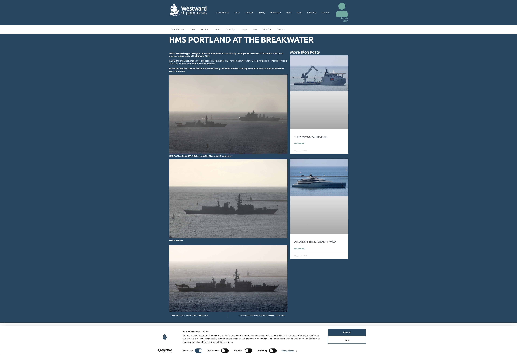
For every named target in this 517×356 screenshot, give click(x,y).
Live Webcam (222, 12)
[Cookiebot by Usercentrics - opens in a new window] (165, 351)
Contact (325, 12)
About (237, 12)
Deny (347, 340)
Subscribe (311, 12)
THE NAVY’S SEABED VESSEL (311, 137)
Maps (288, 12)
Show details (288, 351)
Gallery (262, 12)
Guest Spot (275, 12)
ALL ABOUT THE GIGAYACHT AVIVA (315, 242)
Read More (299, 144)
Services (249, 12)
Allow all (347, 332)
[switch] (225, 350)
